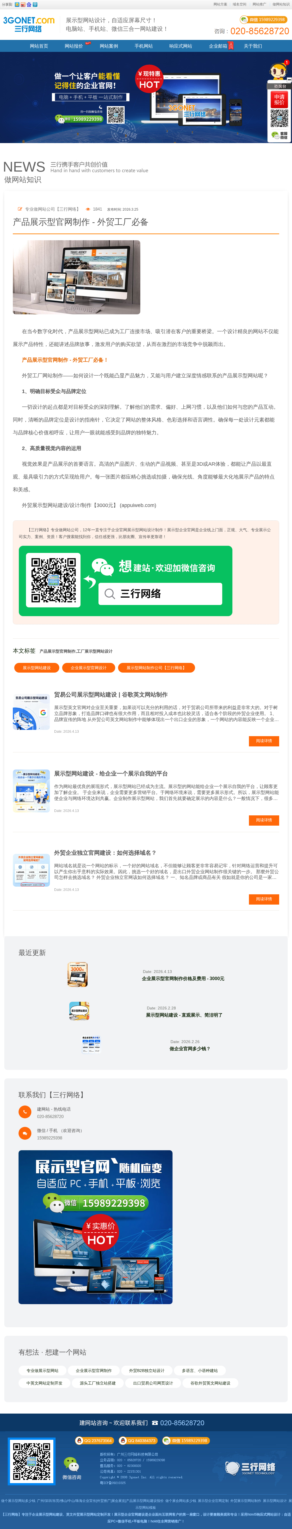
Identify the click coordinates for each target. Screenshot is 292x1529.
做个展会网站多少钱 (180, 1501)
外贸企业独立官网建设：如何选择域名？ (105, 853)
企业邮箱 (218, 46)
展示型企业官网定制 (213, 1501)
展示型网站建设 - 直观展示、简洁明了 (184, 1015)
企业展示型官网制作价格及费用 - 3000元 (183, 978)
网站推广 (259, 4)
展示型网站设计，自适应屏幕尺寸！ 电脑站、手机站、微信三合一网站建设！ (117, 24)
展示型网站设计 (275, 1501)
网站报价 (74, 46)
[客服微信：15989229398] (279, 135)
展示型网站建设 (37, 667)
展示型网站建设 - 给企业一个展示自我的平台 (111, 773)
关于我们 (253, 46)
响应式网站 (180, 46)
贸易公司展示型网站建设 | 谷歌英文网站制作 (111, 694)
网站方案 (220, 4)
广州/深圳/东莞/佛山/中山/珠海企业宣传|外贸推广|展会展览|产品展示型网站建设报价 (100, 1501)
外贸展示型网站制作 (245, 1501)
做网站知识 (281, 4)
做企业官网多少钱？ (190, 1048)
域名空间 (239, 4)
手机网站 (144, 46)
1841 (97, 209)
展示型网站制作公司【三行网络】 (156, 667)
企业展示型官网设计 (89, 667)
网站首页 (39, 46)
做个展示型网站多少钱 (18, 1501)
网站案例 (109, 46)
